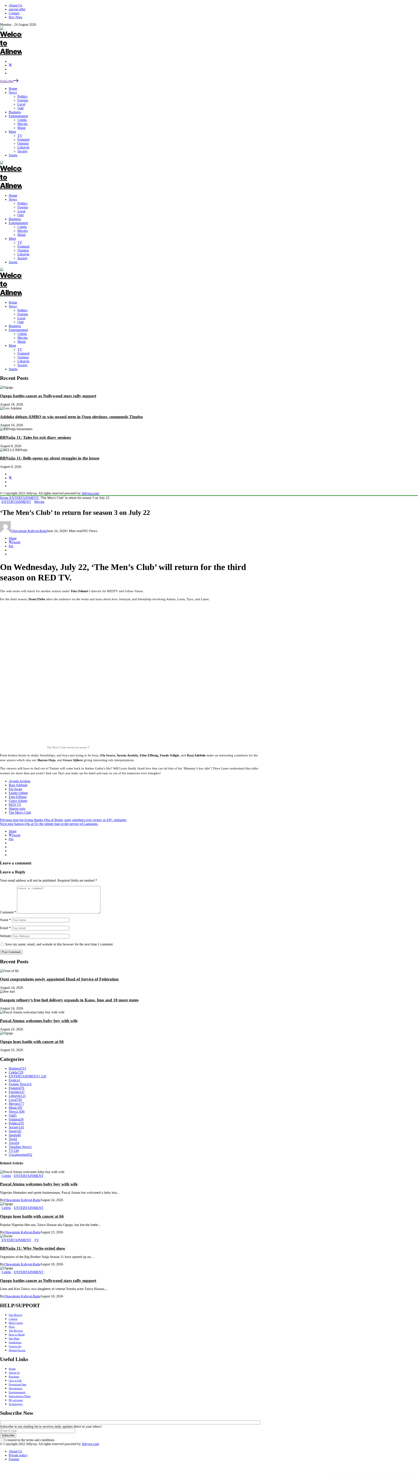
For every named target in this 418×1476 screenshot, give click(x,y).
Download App (17, 1384)
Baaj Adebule (18, 785)
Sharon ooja (17, 808)
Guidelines (15, 1342)
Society (22, 365)
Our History (15, 1315)
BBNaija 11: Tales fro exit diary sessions (35, 437)
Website (5, 936)
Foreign (22, 314)
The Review (16, 1330)
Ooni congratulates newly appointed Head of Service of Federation (59, 979)
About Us (14, 1372)
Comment (8, 912)
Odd (20, 322)
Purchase (14, 1376)
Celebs (22, 334)
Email (5, 928)
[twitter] (10, 65)
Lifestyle (23, 361)
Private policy (18, 1455)
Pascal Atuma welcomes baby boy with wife (39, 1020)
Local (21, 318)
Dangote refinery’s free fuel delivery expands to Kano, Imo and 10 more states (69, 1000)
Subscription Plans (20, 1396)
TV (19, 349)
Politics (22, 310)
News (13, 306)
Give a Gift (15, 1380)
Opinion (23, 357)
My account (16, 1400)
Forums (14, 1459)
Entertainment (18, 330)
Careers (13, 1318)
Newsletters (15, 1388)
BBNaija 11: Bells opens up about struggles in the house (49, 458)
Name (5, 920)
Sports (13, 369)
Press (12, 1326)
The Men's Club (20, 812)
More (12, 345)
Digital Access (17, 1350)
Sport (15, 1131)
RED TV (15, 804)
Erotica (14, 1080)
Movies (22, 338)
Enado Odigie (18, 793)
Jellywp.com (90, 493)
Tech (13, 1139)
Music (21, 341)
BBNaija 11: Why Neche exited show (32, 1248)
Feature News (20, 1084)
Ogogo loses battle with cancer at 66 (32, 1041)
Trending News (20, 1147)
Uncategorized (20, 1154)
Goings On (15, 1346)
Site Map (14, 1338)
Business (15, 326)
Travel (14, 1143)
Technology (16, 1404)
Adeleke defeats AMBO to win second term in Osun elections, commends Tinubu (71, 416)
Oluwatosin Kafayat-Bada (29, 531)
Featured (23, 353)
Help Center (16, 1322)
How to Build (17, 1334)
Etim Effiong (18, 797)
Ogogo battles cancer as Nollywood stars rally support (48, 396)
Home (13, 302)
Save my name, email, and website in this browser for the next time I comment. (59, 944)
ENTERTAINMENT (24, 498)
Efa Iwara (15, 789)
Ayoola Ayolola (19, 781)
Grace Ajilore (18, 801)
